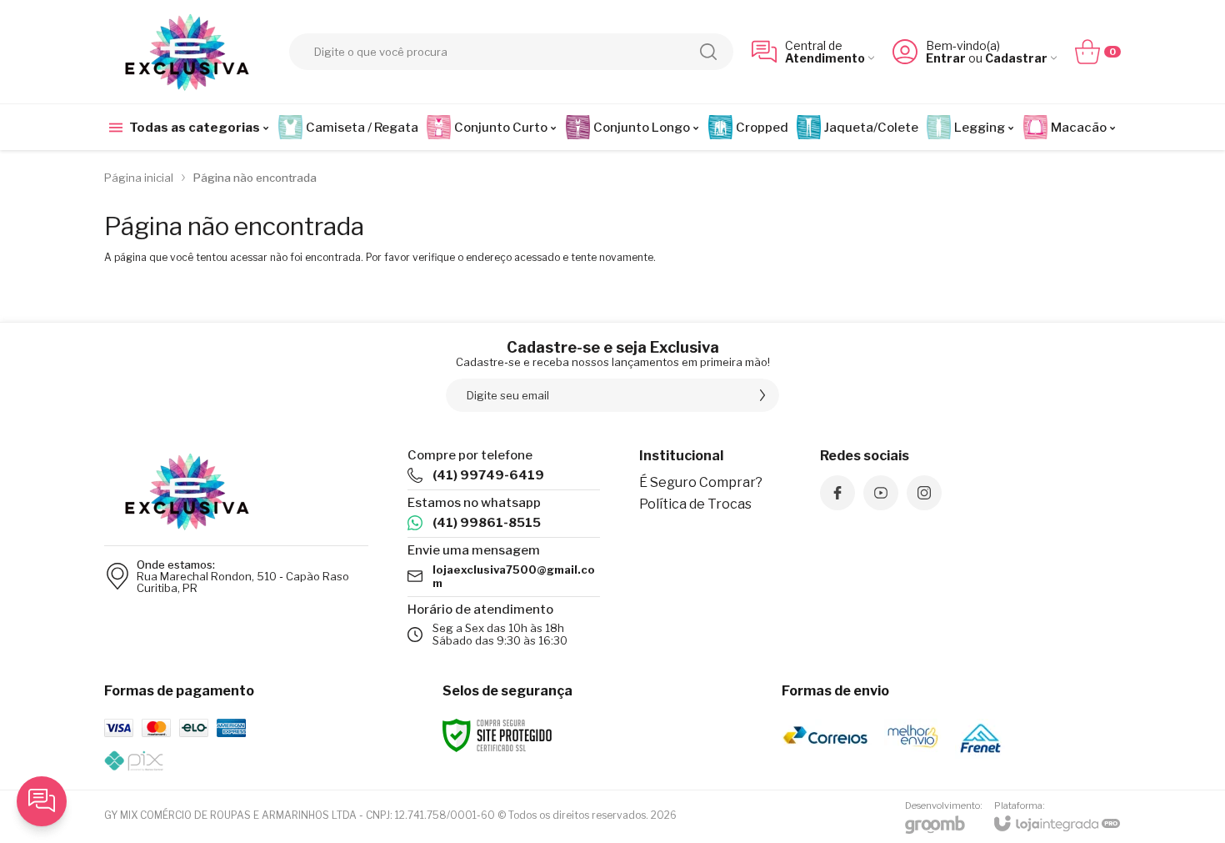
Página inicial (138, 177)
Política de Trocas (695, 504)
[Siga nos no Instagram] (924, 492)
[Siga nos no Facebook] (837, 492)
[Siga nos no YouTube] (880, 492)
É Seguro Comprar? (700, 482)
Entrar (946, 58)
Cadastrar (1016, 58)
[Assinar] (762, 395)
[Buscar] (708, 51)
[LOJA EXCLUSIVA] (187, 51)
